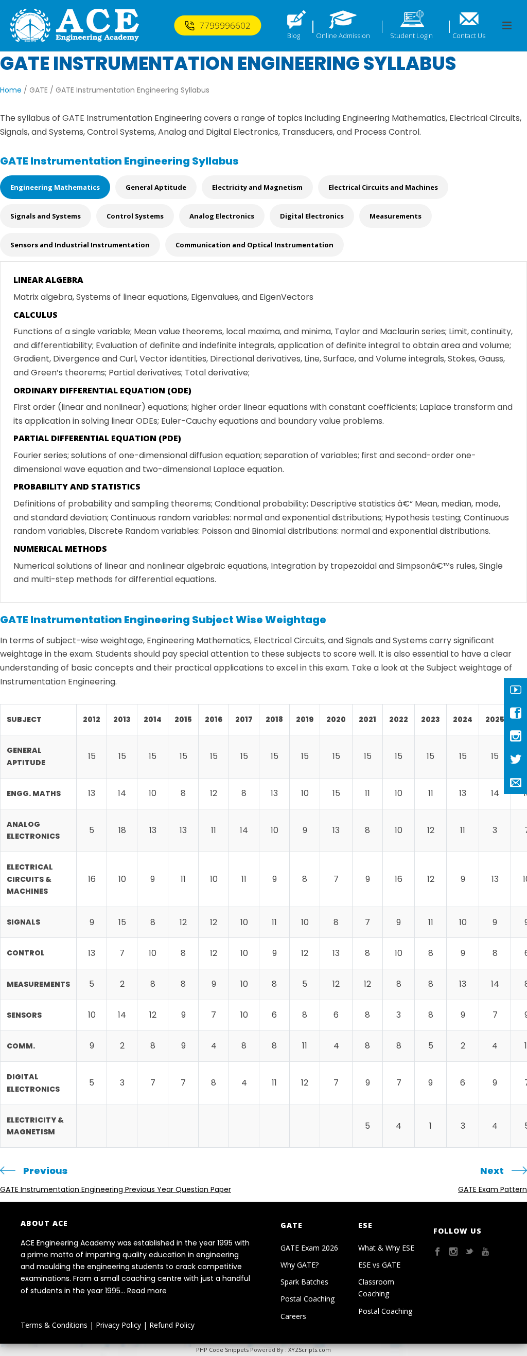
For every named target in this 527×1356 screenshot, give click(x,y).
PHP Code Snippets (222, 1349)
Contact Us (468, 35)
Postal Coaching (307, 1299)
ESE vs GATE (379, 1265)
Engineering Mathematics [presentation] (55, 187)
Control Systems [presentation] (135, 216)
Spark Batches (304, 1282)
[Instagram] (515, 736)
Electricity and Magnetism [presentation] (257, 187)
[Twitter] (515, 759)
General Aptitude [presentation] (156, 187)
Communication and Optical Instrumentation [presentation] (254, 244)
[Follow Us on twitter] (469, 1251)
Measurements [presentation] (395, 216)
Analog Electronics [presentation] (221, 216)
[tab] (57, 189)
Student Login (411, 35)
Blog (293, 35)
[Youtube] (515, 689)
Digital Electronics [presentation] (312, 216)
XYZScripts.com (309, 1349)
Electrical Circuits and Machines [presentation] (383, 187)
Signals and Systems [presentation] (45, 216)
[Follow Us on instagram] (453, 1251)
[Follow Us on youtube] (485, 1251)
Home (11, 90)
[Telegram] (515, 782)
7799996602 (225, 25)
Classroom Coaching (376, 1287)
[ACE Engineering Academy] (74, 25)
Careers (293, 1316)
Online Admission (343, 35)
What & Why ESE (386, 1248)
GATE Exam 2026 (309, 1248)
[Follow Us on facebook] (437, 1251)
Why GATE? (299, 1265)
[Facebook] (515, 713)
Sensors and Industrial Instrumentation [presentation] (80, 244)
